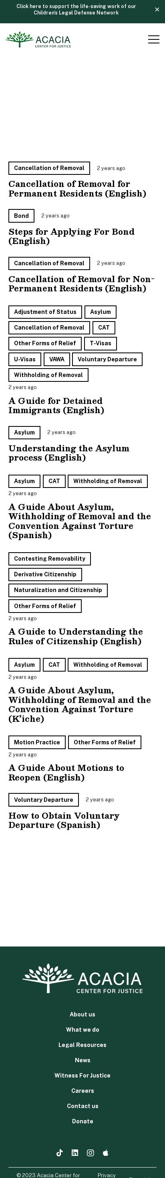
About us (82, 1014)
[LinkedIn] (75, 1152)
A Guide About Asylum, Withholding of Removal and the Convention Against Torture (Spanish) (79, 521)
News (83, 1060)
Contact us (83, 1106)
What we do (82, 1029)
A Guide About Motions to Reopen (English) (66, 772)
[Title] (106, 1152)
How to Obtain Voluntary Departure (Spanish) (64, 820)
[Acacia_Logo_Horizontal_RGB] (38, 39)
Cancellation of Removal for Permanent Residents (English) (77, 188)
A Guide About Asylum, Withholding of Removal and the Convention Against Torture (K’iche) (79, 704)
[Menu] (152, 39)
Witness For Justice (82, 1075)
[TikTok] (59, 1152)
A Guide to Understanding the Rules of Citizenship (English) (75, 636)
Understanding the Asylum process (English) (68, 452)
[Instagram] (90, 1153)
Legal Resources (82, 1045)
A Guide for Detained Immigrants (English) (56, 405)
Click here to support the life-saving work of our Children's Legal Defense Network (76, 9)
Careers (82, 1091)
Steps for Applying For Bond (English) (71, 236)
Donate (82, 1121)
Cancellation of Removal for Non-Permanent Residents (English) (81, 283)
